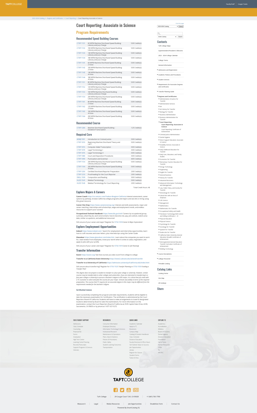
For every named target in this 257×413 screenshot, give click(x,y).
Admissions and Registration (167, 70)
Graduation (77, 337)
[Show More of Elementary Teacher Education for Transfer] (159, 161)
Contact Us (175, 404)
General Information (165, 65)
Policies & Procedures (110, 339)
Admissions (77, 324)
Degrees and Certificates (55, 18)
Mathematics (164, 206)
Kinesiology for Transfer (168, 193)
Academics (161, 324)
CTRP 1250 (81, 171)
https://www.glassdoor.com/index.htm (99, 237)
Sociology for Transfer (167, 227)
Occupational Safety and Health (170, 211)
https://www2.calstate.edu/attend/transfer (126, 259)
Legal (96, 404)
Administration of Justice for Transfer (169, 100)
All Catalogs (162, 283)
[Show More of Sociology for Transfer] (159, 226)
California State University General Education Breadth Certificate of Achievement (171, 237)
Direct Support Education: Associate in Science (171, 141)
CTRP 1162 (81, 106)
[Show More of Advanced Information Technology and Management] (159, 183)
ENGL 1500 (81, 177)
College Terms (163, 60)
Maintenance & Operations (111, 334)
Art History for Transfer (167, 109)
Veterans (76, 350)
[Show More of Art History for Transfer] (159, 109)
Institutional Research (110, 332)
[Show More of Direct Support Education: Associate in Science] (159, 139)
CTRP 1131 (81, 43)
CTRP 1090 (81, 159)
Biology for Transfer (166, 112)
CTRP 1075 (81, 153)
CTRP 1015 (81, 147)
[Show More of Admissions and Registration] (157, 69)
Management (164, 203)
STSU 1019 (119, 246)
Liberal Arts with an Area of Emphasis (169, 197)
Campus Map (134, 332)
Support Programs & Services (82, 347)
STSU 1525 (114, 266)
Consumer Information (110, 324)
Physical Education (166, 219)
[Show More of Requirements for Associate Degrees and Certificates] (157, 84)
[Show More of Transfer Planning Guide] (157, 91)
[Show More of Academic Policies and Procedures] (157, 74)
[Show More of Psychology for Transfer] (159, 224)
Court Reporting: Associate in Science (172, 126)
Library (132, 350)
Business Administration (168, 115)
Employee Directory (109, 326)
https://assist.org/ (88, 255)
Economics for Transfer (167, 159)
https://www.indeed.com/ (92, 231)
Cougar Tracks (242, 4)
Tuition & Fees (134, 358)
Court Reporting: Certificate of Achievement (171, 130)
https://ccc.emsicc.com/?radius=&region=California (107, 196)
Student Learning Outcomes (112, 345)
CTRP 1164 (81, 116)
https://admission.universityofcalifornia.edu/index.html (128, 263)
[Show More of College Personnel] (157, 258)
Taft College (101, 396)
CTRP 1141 (81, 63)
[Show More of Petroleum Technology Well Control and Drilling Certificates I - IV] (159, 213)
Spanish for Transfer (166, 230)
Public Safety (107, 342)
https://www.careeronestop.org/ (102, 205)
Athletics (161, 329)
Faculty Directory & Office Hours (140, 342)
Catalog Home (163, 273)
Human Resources (164, 345)
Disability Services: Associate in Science (170, 146)
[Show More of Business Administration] (159, 114)
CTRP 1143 (81, 72)
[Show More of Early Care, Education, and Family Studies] (159, 154)
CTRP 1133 (81, 53)
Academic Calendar (136, 324)
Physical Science (165, 221)
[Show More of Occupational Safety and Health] (159, 211)
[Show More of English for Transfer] (159, 172)
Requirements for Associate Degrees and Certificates (170, 85)
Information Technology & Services (114, 329)
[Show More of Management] (159, 202)
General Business (165, 175)
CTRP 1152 (81, 87)
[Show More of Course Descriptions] (157, 253)
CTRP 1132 (81, 48)
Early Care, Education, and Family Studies (171, 155)
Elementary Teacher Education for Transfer (171, 163)
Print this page (180, 23)
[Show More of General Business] (159, 174)
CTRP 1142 (81, 67)
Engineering (163, 169)
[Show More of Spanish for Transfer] (159, 229)
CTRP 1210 (81, 174)
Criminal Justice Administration (170, 134)
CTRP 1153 (81, 92)
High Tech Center (78, 339)
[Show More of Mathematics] (159, 205)
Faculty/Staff (230, 4)
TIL (159, 350)
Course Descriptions (165, 254)
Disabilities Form (156, 404)
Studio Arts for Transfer (167, 232)
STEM (160, 347)
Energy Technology (166, 167)
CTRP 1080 (81, 156)
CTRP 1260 (81, 128)
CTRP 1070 (81, 150)
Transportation (108, 347)
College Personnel (164, 259)
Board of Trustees (164, 332)
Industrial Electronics (166, 180)
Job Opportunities (135, 347)
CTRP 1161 (81, 102)
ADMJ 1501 (81, 139)
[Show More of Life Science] (159, 200)
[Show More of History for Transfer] (159, 177)
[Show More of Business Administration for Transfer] (159, 117)
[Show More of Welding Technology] (159, 248)
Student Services (163, 80)
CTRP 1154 (81, 97)
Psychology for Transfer (168, 224)
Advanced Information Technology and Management (171, 184)
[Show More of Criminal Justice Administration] (159, 134)
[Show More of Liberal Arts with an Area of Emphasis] (159, 195)
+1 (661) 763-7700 (153, 396)
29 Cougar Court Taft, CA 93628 (127, 396)
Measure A (81, 404)
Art (161, 106)
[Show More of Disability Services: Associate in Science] (159, 144)
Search (180, 36)
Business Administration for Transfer (169, 118)
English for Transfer (166, 172)
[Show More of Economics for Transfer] (159, 159)
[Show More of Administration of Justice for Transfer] (159, 98)
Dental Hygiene (165, 137)
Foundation (162, 339)
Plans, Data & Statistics (110, 337)
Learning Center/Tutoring (81, 342)
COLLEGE (14, 4)
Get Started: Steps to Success (139, 345)
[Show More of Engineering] (159, 169)
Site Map (161, 278)
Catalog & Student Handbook (139, 334)
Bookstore (133, 329)
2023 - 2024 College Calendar (168, 55)
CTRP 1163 (81, 111)
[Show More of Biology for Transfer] (159, 111)
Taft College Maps (164, 46)
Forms (75, 334)
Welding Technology (166, 249)
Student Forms (134, 355)
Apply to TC (133, 326)
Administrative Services (167, 104)
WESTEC (160, 352)
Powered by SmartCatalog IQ (128, 408)
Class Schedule (78, 326)
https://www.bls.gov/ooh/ (113, 213)
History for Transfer (166, 178)
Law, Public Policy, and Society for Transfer (171, 189)
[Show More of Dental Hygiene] (159, 137)
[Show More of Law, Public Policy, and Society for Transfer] (159, 187)
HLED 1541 (81, 180)
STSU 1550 (137, 266)
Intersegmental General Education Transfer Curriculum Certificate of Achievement (171, 244)
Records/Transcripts (79, 345)
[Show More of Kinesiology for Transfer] (159, 192)
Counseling (76, 329)
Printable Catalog (164, 264)
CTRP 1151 (81, 82)
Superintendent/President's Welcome (170, 51)
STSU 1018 (119, 222)
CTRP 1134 (81, 58)
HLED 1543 (81, 183)
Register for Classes (136, 352)
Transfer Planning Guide (166, 92)
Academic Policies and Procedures (169, 75)
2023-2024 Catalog (38, 18)
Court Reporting (70, 18)
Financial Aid (77, 332)
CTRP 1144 (81, 77)
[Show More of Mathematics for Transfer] (159, 208)
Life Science (164, 200)
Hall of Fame (162, 342)
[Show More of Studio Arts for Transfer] (159, 232)
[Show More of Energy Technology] (159, 166)
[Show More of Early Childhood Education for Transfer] (159, 149)
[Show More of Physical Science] (159, 221)
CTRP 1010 (81, 142)
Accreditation (162, 326)
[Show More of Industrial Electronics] (159, 180)
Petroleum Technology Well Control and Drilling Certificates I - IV (171, 215)
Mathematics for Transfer (168, 208)
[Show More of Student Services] (157, 79)
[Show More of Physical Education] (159, 218)
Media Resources (113, 404)
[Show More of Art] (159, 106)
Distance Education (136, 339)
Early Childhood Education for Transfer (169, 151)
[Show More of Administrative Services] (159, 103)
